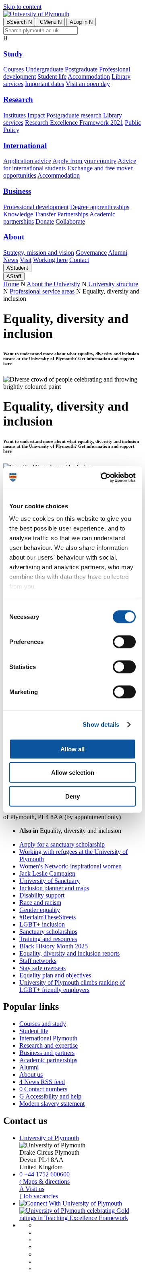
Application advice (27, 160)
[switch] (124, 641)
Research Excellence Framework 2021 (74, 122)
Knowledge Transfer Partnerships (45, 214)
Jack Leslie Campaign (47, 873)
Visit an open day (88, 83)
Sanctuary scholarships (48, 931)
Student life (51, 76)
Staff (13, 276)
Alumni (117, 252)
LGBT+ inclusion (42, 924)
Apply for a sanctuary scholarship (62, 844)
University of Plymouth (49, 1137)
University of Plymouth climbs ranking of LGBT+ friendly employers (72, 986)
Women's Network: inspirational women (70, 866)
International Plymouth (48, 1038)
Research (18, 99)
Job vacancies (38, 1196)
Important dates (44, 83)
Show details (101, 724)
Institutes (14, 115)
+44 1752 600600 (44, 1174)
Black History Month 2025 (53, 946)
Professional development (35, 206)
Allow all (72, 748)
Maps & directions (44, 1181)
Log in (81, 22)
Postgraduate (81, 69)
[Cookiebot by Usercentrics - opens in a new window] (102, 477)
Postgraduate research (74, 115)
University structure (113, 284)
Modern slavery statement (52, 1103)
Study (13, 54)
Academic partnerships (48, 1060)
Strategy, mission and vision (38, 252)
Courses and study (42, 1023)
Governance (91, 252)
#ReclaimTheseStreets (47, 917)
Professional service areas (42, 291)
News (10, 259)
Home (11, 284)
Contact (79, 259)
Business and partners (47, 1052)
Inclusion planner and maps (54, 888)
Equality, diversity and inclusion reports (69, 953)
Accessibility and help (50, 1096)
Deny (72, 796)
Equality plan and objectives (55, 975)
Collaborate (70, 221)
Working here (50, 259)
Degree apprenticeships (99, 206)
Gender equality (39, 909)
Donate (44, 221)
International (25, 145)
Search (19, 22)
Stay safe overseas (42, 967)
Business (17, 191)
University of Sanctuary (49, 880)
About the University (53, 284)
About (13, 237)
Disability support (41, 895)
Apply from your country (84, 160)
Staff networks (37, 960)
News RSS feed (42, 1081)
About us (31, 1074)
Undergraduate (44, 69)
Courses (13, 69)
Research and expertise (48, 1045)
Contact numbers (43, 1089)
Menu (51, 22)
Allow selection (72, 772)
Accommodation (89, 76)
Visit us (31, 1188)
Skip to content (22, 6)
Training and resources (48, 938)
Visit (25, 259)
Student (17, 268)
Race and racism (40, 902)
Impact (36, 115)
